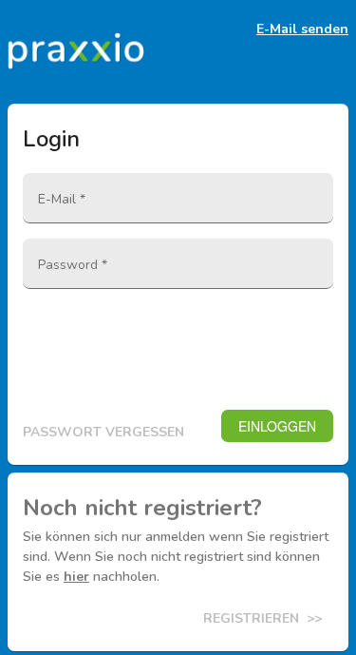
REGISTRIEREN (262, 618)
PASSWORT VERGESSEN (103, 432)
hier (76, 577)
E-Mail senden (302, 29)
